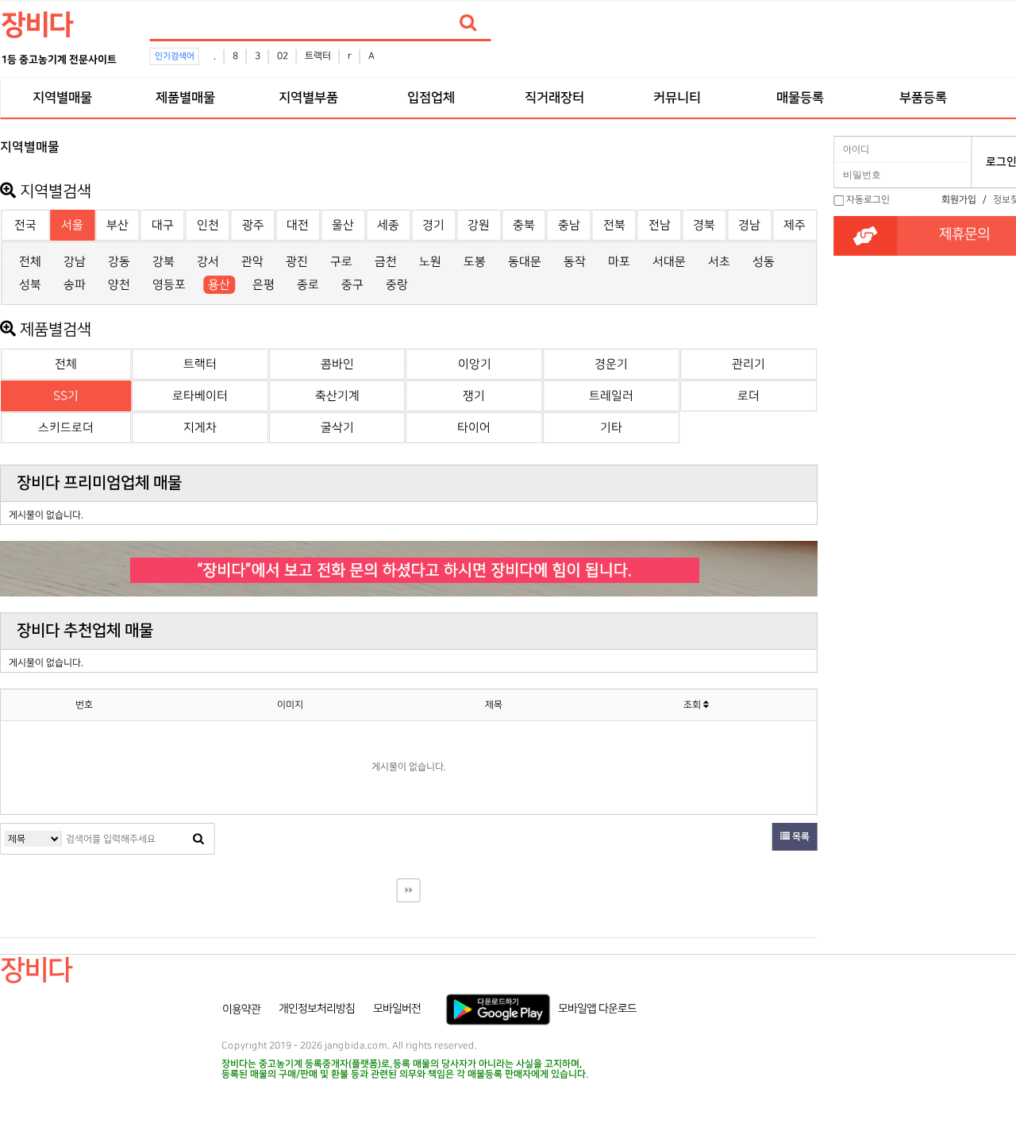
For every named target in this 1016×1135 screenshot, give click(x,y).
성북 (30, 284)
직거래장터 (554, 98)
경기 (433, 225)
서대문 (669, 261)
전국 (25, 225)
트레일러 (611, 396)
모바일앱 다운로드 (597, 1008)
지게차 (200, 427)
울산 (343, 225)
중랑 (397, 284)
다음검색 (409, 890)
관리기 (748, 364)
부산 (117, 225)
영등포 (169, 284)
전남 (659, 225)
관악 (252, 261)
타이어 (474, 427)
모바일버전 (397, 1008)
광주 (253, 225)
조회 (693, 705)
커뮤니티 (677, 98)
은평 (263, 284)
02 (282, 56)
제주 (794, 225)
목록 (800, 837)
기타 (611, 427)
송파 (75, 284)
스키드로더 (66, 427)
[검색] (468, 23)
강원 (479, 225)
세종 (388, 225)
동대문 (524, 261)
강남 (75, 261)
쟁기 (474, 396)
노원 (430, 261)
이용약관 (241, 1008)
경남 (749, 225)
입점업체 (431, 98)
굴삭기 (337, 427)
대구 (163, 225)
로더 (748, 396)
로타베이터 (200, 396)
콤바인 (337, 364)
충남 (569, 225)
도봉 (475, 261)
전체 (30, 261)
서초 (719, 261)
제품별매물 (185, 98)
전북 (614, 225)
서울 (72, 225)
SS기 (66, 396)
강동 (119, 261)
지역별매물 (62, 98)
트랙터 (318, 56)
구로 (341, 261)
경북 (704, 225)
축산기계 (337, 396)
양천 (119, 284)
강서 (208, 261)
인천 (208, 225)
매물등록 (800, 98)
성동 (763, 261)
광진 (297, 261)
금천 (386, 261)
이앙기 (474, 364)
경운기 (611, 364)
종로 (308, 284)
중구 (352, 284)
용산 (219, 284)
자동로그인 (868, 200)
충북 (524, 225)
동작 (575, 261)
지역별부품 (308, 98)
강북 (163, 261)
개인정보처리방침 (317, 1008)
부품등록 (923, 98)
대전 (298, 225)
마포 (619, 261)
